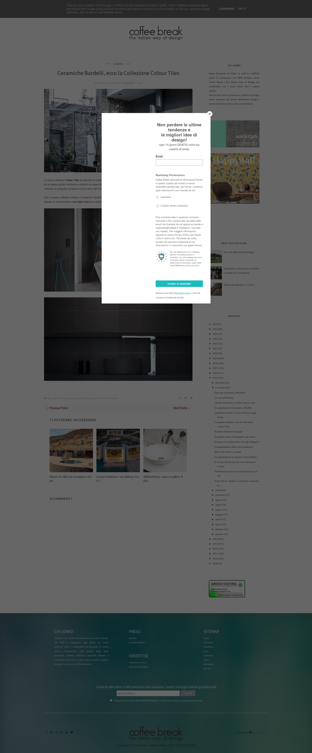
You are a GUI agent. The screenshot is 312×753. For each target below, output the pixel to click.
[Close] (209, 114)
